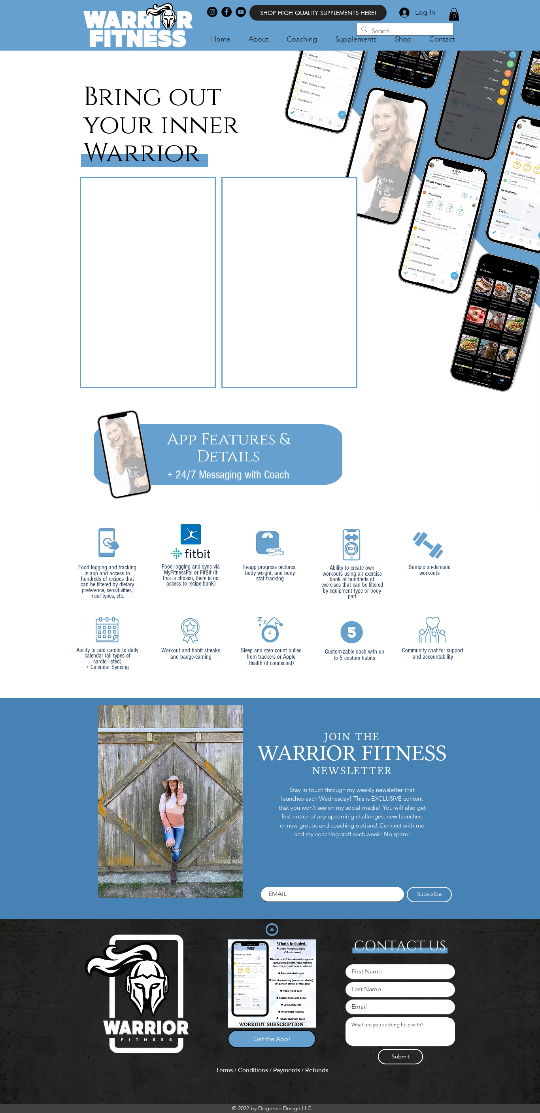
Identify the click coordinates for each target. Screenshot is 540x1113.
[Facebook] (226, 12)
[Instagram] (212, 12)
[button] (454, 14)
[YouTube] (241, 12)
